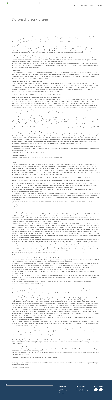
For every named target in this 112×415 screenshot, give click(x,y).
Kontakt (99, 5)
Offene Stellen (87, 5)
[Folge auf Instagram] (101, 389)
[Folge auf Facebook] (96, 389)
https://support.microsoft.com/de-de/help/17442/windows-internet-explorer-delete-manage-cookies (47, 205)
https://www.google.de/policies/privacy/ (71, 335)
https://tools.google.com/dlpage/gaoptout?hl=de (25, 247)
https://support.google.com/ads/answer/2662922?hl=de (29, 329)
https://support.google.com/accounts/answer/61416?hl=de (36, 203)
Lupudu (76, 5)
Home (61, 389)
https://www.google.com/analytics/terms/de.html (69, 252)
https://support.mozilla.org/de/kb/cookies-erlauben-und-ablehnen (37, 207)
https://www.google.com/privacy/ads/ (80, 293)
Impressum (33, 407)
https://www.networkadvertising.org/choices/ (38, 291)
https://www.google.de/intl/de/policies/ (25, 254)
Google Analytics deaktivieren (76, 251)
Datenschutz (79, 407)
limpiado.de (80, 389)
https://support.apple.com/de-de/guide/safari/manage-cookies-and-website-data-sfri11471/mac (40, 209)
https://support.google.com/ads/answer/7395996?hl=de (42, 287)
